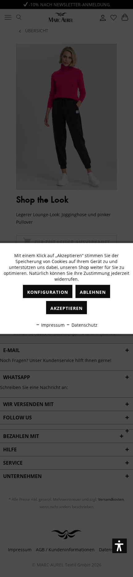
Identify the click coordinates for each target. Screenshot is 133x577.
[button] (119, 546)
